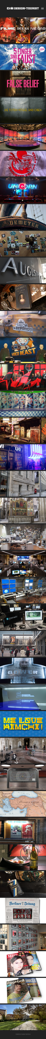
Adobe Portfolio (26, 1034)
